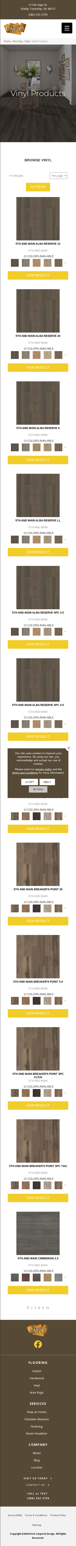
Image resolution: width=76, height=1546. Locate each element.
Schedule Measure (36, 1419)
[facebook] (38, 1344)
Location (36, 1467)
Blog (37, 1460)
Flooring (17, 41)
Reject (47, 781)
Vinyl (27, 41)
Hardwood (36, 1378)
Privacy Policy (58, 1515)
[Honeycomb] (37, 262)
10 (47, 1308)
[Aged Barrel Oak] (38, 218)
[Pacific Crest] (58, 816)
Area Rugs (37, 1392)
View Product (38, 275)
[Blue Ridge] (26, 262)
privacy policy (43, 769)
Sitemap (36, 1525)
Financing (37, 1426)
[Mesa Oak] (47, 262)
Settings (38, 789)
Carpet (36, 1371)
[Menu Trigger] (67, 28)
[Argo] (26, 1277)
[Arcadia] (38, 1233)
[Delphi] (58, 1277)
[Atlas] (37, 1277)
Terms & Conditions (36, 1515)
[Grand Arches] (26, 816)
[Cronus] (47, 1277)
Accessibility (15, 1515)
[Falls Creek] (15, 816)
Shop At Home (36, 1412)
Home (7, 41)
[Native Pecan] (58, 262)
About (37, 1453)
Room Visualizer (36, 1433)
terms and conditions (25, 772)
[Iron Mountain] (37, 816)
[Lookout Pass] (47, 816)
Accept (29, 781)
